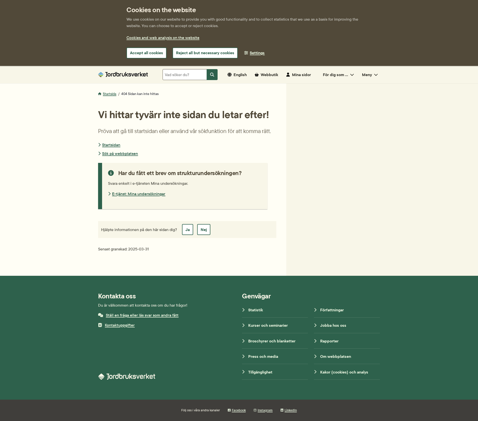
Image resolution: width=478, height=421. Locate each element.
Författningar (332, 309)
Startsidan (111, 144)
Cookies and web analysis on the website (162, 37)
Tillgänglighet (260, 372)
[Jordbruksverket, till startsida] (123, 74)
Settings (257, 52)
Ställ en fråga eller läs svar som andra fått (142, 315)
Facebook (239, 410)
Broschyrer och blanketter (272, 340)
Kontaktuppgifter (120, 325)
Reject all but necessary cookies (205, 52)
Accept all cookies (146, 52)
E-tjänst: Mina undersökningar (138, 193)
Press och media (263, 356)
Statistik (255, 309)
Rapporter (329, 340)
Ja (187, 229)
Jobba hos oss (333, 325)
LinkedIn (291, 410)
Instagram (265, 410)
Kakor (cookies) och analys (344, 372)
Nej (204, 229)
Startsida (109, 94)
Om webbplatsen (335, 356)
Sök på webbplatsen (120, 153)
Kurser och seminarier (268, 325)
